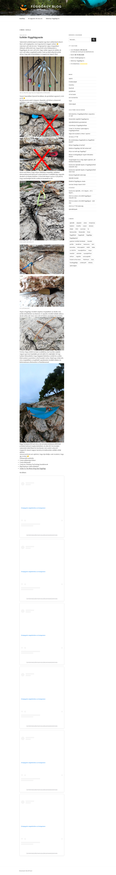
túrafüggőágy (74, 263)
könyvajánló (80, 247)
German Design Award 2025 (77, 184)
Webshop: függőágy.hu (52, 19)
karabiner (78, 244)
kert (93, 244)
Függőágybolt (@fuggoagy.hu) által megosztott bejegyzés (41, 534)
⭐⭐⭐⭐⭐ (83, 64)
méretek (79, 253)
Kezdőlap (22, 19)
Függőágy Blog (46, 7)
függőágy (89, 235)
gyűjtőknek (72, 91)
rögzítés (78, 256)
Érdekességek (73, 82)
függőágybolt (74, 238)
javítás (72, 244)
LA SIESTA (73, 250)
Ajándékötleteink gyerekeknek (78, 122)
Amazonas (92, 223)
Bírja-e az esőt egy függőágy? (77, 151)
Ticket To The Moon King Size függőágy (33, 468)
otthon (72, 256)
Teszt (70, 101)
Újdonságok (72, 104)
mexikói (72, 253)
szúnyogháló (86, 256)
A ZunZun (72, 188)
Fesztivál (71, 88)
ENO (76, 229)
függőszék (81, 235)
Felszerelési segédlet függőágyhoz (79, 119)
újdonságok (73, 266)
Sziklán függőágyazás (31, 37)
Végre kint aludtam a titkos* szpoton (79, 134)
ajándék (72, 223)
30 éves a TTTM (73, 137)
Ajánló (71, 79)
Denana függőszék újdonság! (77, 175)
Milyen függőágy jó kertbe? (77, 145)
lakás (93, 247)
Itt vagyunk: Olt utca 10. (35, 19)
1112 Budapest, (79, 50)
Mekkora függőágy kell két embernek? (80, 148)
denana (91, 226)
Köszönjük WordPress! (25, 871)
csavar (85, 226)
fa (88, 229)
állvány (90, 263)
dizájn (71, 229)
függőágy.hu (80, 61)
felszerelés (82, 232)
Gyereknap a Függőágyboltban (78, 125)
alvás (85, 223)
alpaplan (79, 223)
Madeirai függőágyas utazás (77, 181)
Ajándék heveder (74, 178)
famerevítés (73, 232)
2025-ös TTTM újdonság (76, 206)
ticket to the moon (75, 260)
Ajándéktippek (73, 209)
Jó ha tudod (72, 94)
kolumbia (72, 247)
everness (83, 229)
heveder (89, 241)
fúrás (88, 232)
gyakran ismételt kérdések (77, 241)
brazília (78, 226)
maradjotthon (82, 250)
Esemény (71, 85)
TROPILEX (86, 260)
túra (92, 260)
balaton (72, 226)
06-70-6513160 (79, 55)
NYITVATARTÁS (73, 98)
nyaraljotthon (88, 253)
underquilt (83, 263)
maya (89, 250)
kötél (88, 247)
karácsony (87, 244)
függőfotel (73, 235)
